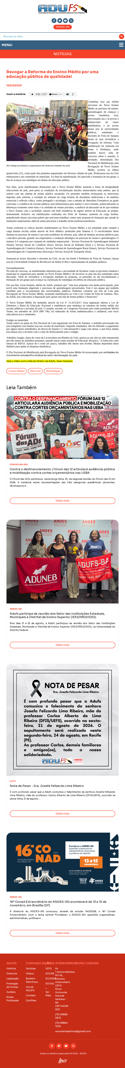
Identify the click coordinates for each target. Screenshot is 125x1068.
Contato (31, 995)
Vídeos (30, 973)
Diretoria (11, 973)
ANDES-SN (62, 26)
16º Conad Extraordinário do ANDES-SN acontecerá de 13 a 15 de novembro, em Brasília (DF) (58, 903)
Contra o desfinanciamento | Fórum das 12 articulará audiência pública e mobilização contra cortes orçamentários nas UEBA (62, 471)
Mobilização (53, 371)
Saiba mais (62, 500)
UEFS (48, 968)
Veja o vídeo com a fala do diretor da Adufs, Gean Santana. (39, 361)
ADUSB (49, 973)
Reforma (35, 371)
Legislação (12, 978)
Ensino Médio (17, 371)
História (11, 968)
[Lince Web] (62, 1060)
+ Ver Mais (48, 992)
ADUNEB (50, 978)
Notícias (31, 968)
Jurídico (11, 992)
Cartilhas (31, 1000)
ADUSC (49, 983)
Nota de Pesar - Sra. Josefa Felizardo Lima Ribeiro (47, 786)
